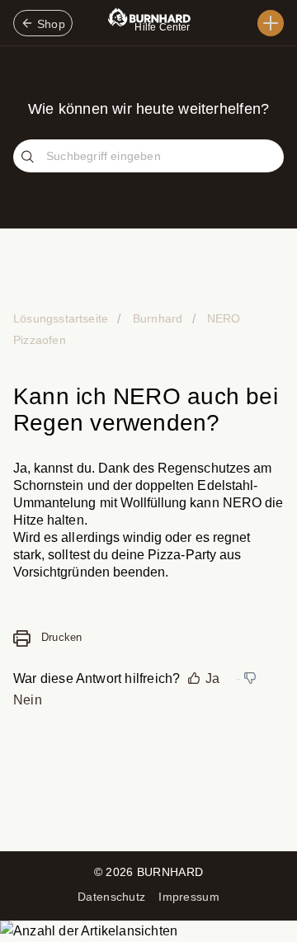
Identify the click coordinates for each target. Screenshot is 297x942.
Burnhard (158, 318)
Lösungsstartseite (62, 318)
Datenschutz (111, 896)
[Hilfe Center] (270, 23)
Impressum (188, 896)
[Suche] (30, 157)
